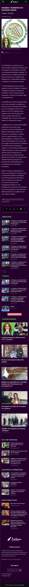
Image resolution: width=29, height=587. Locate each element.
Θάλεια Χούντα (5, 201)
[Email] (17, 209)
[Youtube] (20, 570)
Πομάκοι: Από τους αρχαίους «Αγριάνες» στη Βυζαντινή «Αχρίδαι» (18, 491)
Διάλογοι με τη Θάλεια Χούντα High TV (5, 224)
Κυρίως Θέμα (10, 13)
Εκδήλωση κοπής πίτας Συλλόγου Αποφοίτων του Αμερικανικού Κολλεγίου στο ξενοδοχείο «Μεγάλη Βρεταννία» (18, 523)
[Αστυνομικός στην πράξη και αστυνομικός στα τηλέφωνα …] (14, 397)
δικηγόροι (21, 199)
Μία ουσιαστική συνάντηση (18, 503)
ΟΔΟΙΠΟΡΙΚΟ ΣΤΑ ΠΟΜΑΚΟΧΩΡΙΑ (12, 470)
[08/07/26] (5, 308)
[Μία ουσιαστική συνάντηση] (5, 505)
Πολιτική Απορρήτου (7, 574)
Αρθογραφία (4, 13)
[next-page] (5, 271)
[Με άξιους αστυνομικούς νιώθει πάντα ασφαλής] (14, 351)
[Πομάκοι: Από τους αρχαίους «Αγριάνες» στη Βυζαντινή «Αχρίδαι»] (5, 492)
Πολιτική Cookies (6, 575)
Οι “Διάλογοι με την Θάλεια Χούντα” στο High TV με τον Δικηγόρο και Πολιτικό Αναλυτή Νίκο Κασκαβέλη (19, 255)
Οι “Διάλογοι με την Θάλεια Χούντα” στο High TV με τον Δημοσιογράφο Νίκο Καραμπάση (19, 222)
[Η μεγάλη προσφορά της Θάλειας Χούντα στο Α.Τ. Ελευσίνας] (14, 329)
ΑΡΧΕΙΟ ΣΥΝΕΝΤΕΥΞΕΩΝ (9, 500)
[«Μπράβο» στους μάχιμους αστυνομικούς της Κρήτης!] (14, 420)
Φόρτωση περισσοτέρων (14, 314)
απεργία (7, 199)
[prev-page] (2, 271)
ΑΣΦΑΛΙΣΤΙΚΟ (14, 199)
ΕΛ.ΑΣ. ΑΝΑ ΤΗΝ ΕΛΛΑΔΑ (9, 440)
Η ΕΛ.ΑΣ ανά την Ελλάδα (6, 334)
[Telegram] (20, 209)
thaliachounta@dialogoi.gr (14, 559)
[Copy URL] (24, 209)
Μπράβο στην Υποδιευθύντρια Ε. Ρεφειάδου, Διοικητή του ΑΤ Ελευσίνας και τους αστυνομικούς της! (14, 384)
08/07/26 (13, 306)
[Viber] (10, 209)
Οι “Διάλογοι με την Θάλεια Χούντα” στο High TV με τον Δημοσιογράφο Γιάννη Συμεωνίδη (19, 248)
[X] (6, 209)
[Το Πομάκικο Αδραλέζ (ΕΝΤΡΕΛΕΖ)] (5, 484)
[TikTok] (16, 570)
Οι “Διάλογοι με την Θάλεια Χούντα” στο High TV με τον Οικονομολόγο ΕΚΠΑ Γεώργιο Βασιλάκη (19, 230)
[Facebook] (3, 209)
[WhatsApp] (13, 209)
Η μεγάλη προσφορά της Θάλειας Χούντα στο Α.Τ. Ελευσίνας (17, 444)
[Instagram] (12, 570)
